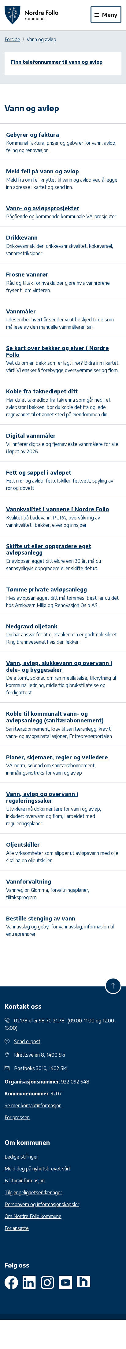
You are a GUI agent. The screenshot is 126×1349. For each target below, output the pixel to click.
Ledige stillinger (21, 1157)
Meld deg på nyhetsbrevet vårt (37, 1169)
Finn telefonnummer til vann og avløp (56, 62)
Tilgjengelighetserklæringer (33, 1192)
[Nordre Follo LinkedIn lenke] (83, 1282)
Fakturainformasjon (25, 1180)
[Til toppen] (113, 986)
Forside (12, 39)
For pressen (17, 1117)
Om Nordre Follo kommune (33, 1216)
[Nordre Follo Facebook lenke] (11, 1282)
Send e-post (27, 1041)
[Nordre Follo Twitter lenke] (29, 1282)
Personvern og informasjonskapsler (42, 1204)
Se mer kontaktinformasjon (33, 1105)
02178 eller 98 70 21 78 (39, 1021)
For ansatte (17, 1228)
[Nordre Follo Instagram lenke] (65, 1282)
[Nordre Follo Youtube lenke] (47, 1282)
